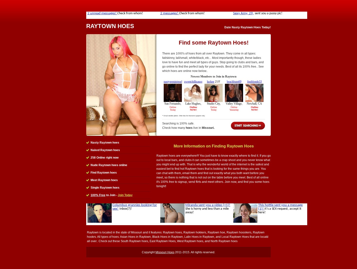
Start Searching (248, 126)
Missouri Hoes (164, 252)
